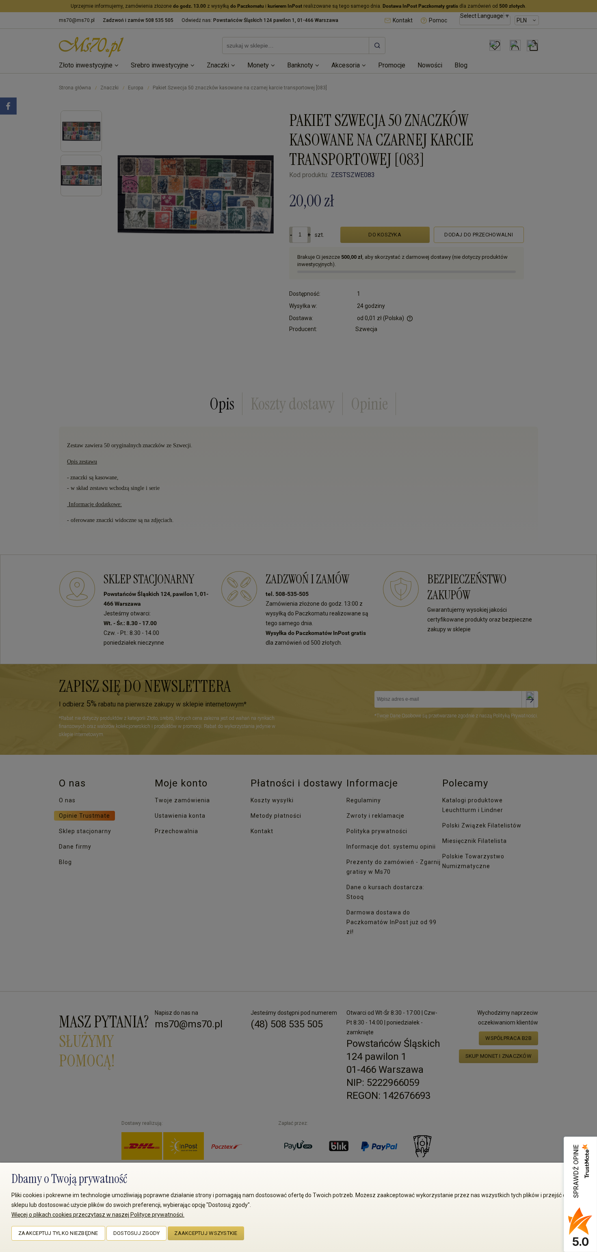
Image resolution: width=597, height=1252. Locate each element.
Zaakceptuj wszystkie (205, 1233)
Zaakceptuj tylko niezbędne (58, 1233)
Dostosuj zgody (136, 1233)
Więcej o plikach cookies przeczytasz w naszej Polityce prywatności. (97, 1214)
